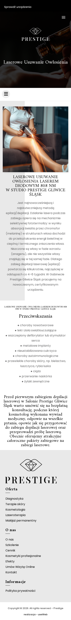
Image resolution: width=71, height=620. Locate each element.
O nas (9, 539)
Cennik (10, 550)
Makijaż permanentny (20, 520)
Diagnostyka (14, 499)
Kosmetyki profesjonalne (23, 556)
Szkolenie (12, 545)
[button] (63, 17)
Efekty (10, 561)
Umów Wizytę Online (20, 567)
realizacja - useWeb (36, 614)
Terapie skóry (15, 504)
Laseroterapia (15, 515)
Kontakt (11, 572)
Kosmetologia (15, 509)
